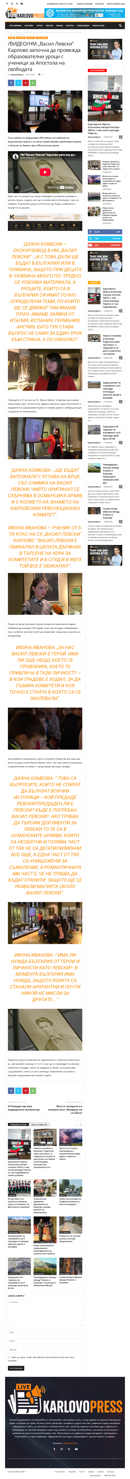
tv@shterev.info (70, 1443)
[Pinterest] (26, 83)
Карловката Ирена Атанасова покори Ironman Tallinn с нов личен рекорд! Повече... (104, 129)
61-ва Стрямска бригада (44, 1242)
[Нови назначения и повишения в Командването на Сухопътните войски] (45, 1229)
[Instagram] (12, 4)
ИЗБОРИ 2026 (98, 25)
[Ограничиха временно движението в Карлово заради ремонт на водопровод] (45, 1188)
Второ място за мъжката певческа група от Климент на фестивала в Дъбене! (19, 1202)
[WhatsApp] (33, 83)
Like (118, 232)
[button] (120, 25)
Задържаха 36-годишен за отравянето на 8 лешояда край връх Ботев (18, 1282)
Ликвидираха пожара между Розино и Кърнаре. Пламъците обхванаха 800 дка (45, 1281)
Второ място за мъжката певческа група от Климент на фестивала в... (111, 197)
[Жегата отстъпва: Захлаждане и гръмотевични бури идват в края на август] (70, 1137)
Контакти (99, 4)
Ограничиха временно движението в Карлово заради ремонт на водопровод (42, 1205)
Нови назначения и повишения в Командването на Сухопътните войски (44, 1249)
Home (10, 32)
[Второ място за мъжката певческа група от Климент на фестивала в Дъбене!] (19, 1188)
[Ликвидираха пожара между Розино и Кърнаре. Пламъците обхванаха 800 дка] (45, 1266)
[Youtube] (22, 4)
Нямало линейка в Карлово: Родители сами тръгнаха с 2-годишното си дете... (111, 165)
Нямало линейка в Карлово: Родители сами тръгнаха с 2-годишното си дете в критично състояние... (112, 344)
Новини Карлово (85, 4)
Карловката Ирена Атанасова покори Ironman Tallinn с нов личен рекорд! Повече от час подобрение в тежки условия (19, 1168)
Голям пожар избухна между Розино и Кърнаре (70, 1280)
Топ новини (15, 25)
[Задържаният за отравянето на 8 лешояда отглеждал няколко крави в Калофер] (19, 1225)
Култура (70, 25)
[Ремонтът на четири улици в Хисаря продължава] (70, 1225)
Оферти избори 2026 (116, 4)
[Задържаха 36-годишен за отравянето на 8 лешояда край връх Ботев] (19, 1266)
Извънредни (83, 25)
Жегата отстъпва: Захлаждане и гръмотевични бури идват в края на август (69, 1153)
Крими (59, 25)
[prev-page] (76, 1124)
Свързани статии (18, 1124)
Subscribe (115, 245)
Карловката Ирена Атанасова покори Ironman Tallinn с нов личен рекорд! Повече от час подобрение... (112, 297)
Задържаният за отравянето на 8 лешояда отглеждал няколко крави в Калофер (18, 1241)
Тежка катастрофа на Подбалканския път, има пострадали (70, 1201)
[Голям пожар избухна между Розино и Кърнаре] (70, 1266)
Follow (116, 238)
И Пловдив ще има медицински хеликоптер (24, 1108)
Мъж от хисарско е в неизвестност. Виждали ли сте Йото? (65, 1109)
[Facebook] (7, 4)
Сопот (39, 25)
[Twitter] (17, 4)
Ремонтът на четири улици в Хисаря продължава (70, 1238)
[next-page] (80, 1124)
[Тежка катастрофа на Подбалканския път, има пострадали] (70, 1188)
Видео (17, 32)
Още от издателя (39, 1124)
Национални (65, 1145)
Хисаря (49, 25)
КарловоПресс (17, 74)
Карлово (29, 25)
